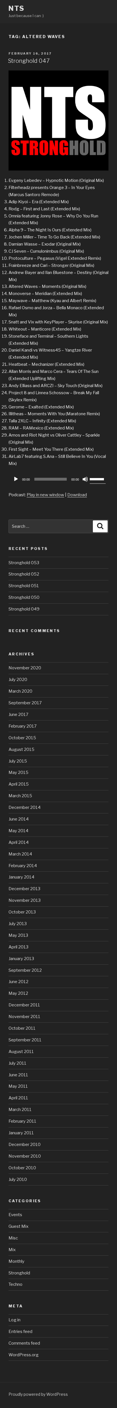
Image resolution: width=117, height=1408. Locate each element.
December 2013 (24, 888)
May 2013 (18, 935)
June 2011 (18, 1074)
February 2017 (23, 726)
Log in (14, 1319)
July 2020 (18, 679)
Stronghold (19, 1273)
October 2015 (22, 737)
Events (15, 1214)
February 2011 (22, 1121)
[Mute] (85, 479)
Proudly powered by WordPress (38, 1394)
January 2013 (21, 958)
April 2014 (19, 842)
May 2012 (18, 993)
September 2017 (25, 702)
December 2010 (25, 1144)
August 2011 (21, 1051)
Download (77, 494)
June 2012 (18, 981)
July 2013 (18, 923)
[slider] (98, 479)
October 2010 (22, 1167)
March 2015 (20, 795)
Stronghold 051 (24, 585)
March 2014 (20, 854)
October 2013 (22, 912)
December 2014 (25, 807)
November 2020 (25, 667)
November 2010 (25, 1156)
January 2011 (21, 1132)
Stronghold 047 (29, 60)
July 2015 (18, 761)
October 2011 (22, 1028)
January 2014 (21, 877)
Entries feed (20, 1331)
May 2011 (18, 1086)
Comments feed (24, 1343)
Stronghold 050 (24, 597)
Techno (15, 1284)
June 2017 (18, 714)
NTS (16, 8)
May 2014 (18, 830)
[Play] (16, 479)
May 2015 (18, 772)
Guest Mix (18, 1226)
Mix (12, 1249)
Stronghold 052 (24, 574)
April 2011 (18, 1097)
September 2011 (25, 1039)
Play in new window (45, 494)
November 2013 (25, 900)
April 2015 (19, 784)
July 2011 (17, 1063)
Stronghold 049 (24, 609)
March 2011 (20, 1109)
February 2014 (23, 865)
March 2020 (20, 691)
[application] (58, 479)
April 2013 (18, 947)
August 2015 (21, 749)
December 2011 (24, 1005)
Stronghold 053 (24, 562)
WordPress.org (24, 1354)
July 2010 (18, 1179)
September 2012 (25, 970)
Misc (13, 1238)
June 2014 (19, 819)
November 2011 (24, 1016)
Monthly (16, 1261)
